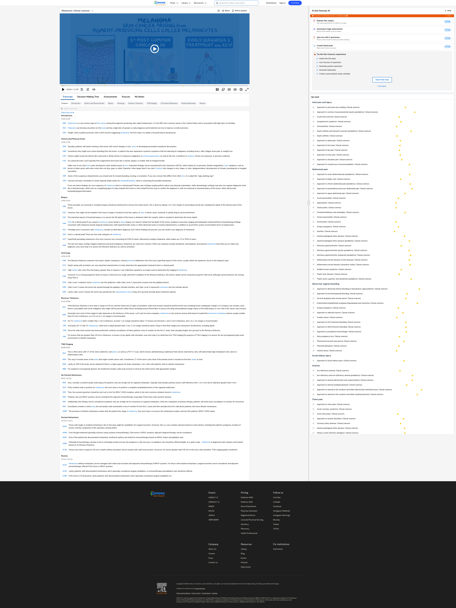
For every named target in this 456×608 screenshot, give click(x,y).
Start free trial (226, 320)
